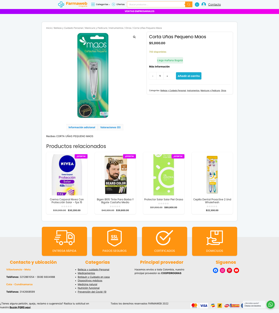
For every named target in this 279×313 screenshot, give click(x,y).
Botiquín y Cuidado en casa (94, 276)
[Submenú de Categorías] (109, 4)
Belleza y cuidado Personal (93, 269)
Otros (128, 28)
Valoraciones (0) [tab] (110, 127)
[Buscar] (188, 4)
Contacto (214, 4)
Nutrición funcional (89, 288)
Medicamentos (86, 273)
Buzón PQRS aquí (20, 307)
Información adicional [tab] (82, 127)
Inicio (49, 28)
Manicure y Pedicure (96, 28)
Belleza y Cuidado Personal (68, 28)
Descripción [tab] (56, 127)
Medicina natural (87, 284)
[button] (134, 37)
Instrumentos (116, 28)
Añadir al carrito (189, 76)
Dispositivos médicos (90, 280)
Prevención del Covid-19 (92, 291)
